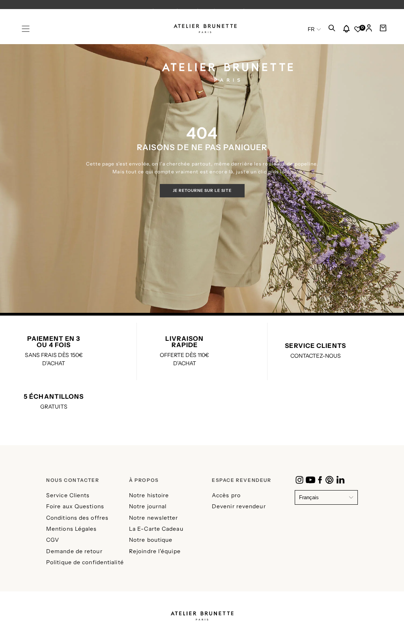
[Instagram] (299, 480)
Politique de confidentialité (85, 562)
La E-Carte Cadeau (156, 528)
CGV (52, 539)
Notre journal (147, 506)
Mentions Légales (71, 528)
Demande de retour (74, 551)
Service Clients (68, 495)
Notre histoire (149, 495)
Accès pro (226, 495)
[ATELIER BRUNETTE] (202, 613)
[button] (25, 28)
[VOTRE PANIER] (383, 30)
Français (309, 497)
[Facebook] (320, 480)
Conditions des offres (77, 517)
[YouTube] (310, 480)
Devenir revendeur (239, 506)
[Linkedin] (340, 480)
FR (311, 29)
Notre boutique (150, 539)
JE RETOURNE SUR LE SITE (202, 190)
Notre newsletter (153, 517)
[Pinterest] (329, 480)
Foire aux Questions (75, 506)
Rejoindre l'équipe (155, 551)
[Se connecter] (369, 30)
